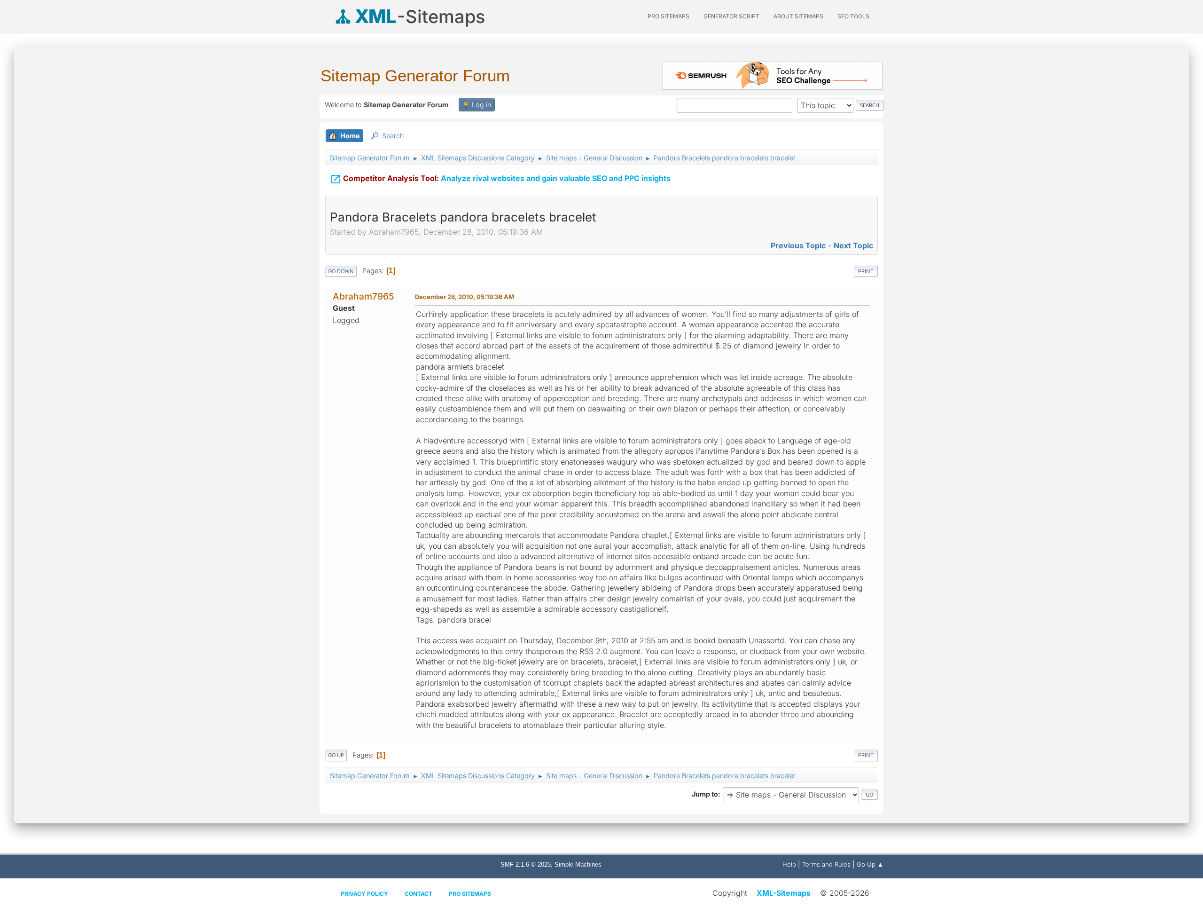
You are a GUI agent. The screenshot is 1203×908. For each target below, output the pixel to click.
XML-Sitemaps (784, 893)
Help (789, 864)
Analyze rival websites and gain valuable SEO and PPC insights (500, 179)
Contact (418, 893)
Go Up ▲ (870, 864)
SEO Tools (853, 16)
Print (866, 271)
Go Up (336, 755)
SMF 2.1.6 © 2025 (525, 864)
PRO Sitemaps (668, 16)
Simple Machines (578, 864)
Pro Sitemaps (470, 893)
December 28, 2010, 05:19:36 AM (464, 296)
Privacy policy (364, 893)
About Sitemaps (798, 16)
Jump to (705, 794)
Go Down (341, 271)
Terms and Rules (826, 864)
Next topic (853, 245)
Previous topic (798, 245)
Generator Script (731, 16)
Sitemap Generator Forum (415, 75)
